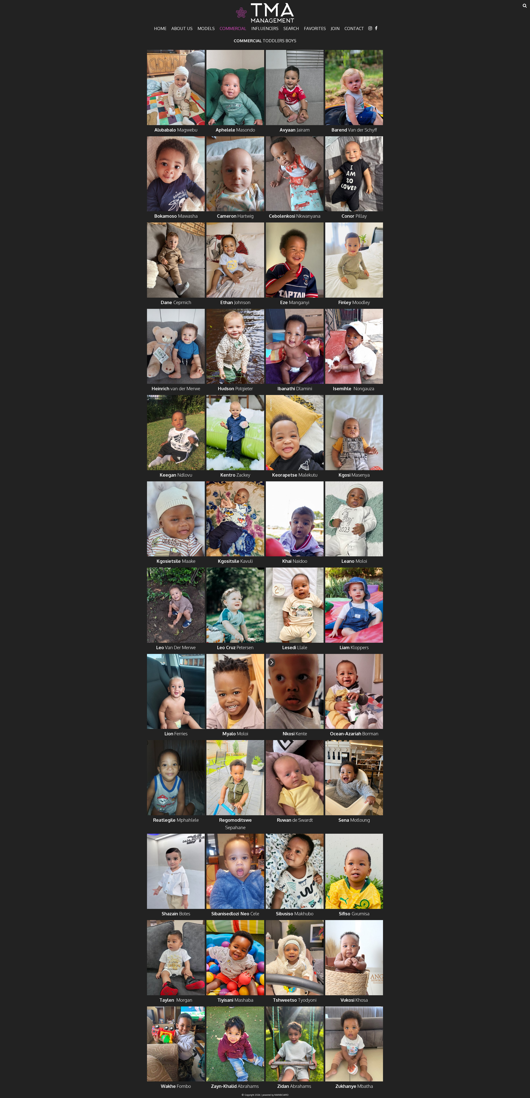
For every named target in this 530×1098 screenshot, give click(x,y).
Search (291, 28)
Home (160, 28)
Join (335, 28)
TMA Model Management (265, 12)
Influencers (264, 28)
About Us (182, 28)
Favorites (315, 28)
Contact (354, 28)
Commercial (233, 28)
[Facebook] (376, 28)
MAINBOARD (281, 1094)
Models (206, 28)
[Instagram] (370, 28)
